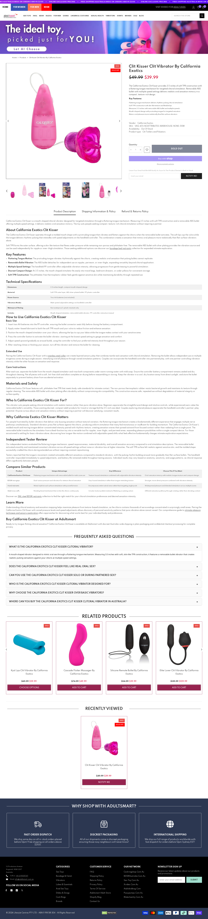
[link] (147, 150)
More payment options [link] (165, 164)
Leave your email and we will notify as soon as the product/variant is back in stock (161, 170)
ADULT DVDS (179, 7)
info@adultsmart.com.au (24, 879)
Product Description (65, 211)
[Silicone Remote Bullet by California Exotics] (129, 644)
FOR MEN (34, 7)
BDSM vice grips (14, 480)
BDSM (46, 7)
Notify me (104, 782)
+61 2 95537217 (22, 876)
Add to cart (79, 688)
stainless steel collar (57, 356)
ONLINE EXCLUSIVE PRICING (62, 2)
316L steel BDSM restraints (30, 497)
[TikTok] (17, 890)
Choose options (29, 688)
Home (14, 57)
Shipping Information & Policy (99, 211)
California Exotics (145, 123)
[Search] (188, 15)
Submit (194, 880)
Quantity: (133, 145)
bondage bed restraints (120, 249)
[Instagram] (11, 890)
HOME (5, 7)
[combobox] (186, 15)
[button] (8, 121)
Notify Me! (191, 176)
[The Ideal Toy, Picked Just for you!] (104, 37)
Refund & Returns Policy (135, 211)
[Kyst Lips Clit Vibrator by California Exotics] (29, 644)
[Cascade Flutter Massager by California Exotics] (79, 644)
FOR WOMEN (19, 7)
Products (23, 57)
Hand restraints (13, 486)
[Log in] (193, 7)
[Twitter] (22, 890)
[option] (64, 121)
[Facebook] (6, 890)
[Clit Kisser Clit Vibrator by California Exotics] (104, 739)
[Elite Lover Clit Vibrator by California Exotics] (179, 644)
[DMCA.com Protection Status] (109, 912)
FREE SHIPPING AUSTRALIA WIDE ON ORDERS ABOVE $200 (108, 2)
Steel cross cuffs (14, 491)
